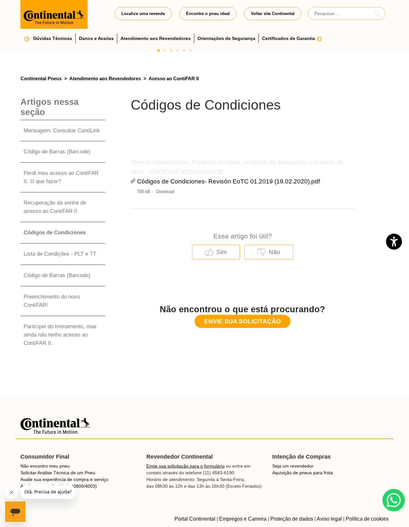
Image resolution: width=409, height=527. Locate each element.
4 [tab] (177, 51)
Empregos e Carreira (242, 519)
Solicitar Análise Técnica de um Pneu (57, 472)
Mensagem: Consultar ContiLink (62, 130)
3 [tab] (171, 51)
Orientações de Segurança (226, 38)
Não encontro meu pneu (45, 466)
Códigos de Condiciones (55, 232)
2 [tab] (165, 51)
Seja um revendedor (292, 466)
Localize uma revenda (143, 13)
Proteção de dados (291, 519)
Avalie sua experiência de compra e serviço (64, 479)
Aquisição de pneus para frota (302, 472)
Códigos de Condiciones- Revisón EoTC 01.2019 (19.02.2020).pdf (228, 181)
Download (165, 191)
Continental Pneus (41, 78)
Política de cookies (367, 519)
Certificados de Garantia (288, 38)
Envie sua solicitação (242, 321)
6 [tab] (190, 51)
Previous (27, 39)
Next (319, 39)
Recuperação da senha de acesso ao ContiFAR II (55, 206)
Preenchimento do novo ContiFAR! (52, 300)
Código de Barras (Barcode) (57, 151)
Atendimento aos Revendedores (155, 38)
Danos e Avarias (96, 38)
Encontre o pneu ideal (208, 13)
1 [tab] (158, 51)
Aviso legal (329, 519)
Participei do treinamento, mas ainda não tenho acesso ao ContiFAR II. (60, 334)
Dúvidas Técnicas (52, 38)
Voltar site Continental (273, 13)
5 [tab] (184, 51)
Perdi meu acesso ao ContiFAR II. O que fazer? (61, 177)
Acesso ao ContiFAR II (174, 78)
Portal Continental (194, 519)
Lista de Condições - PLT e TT (60, 254)
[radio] (216, 252)
